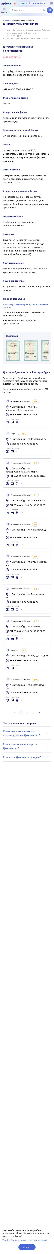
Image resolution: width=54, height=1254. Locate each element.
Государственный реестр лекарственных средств (25, 306)
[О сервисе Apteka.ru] (51, 3)
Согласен (27, 1247)
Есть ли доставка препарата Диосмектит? (20, 746)
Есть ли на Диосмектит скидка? (22, 757)
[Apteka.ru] (8, 3)
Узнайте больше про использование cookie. (25, 1240)
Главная (6, 20)
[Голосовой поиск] (43, 10)
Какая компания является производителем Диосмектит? (21, 733)
